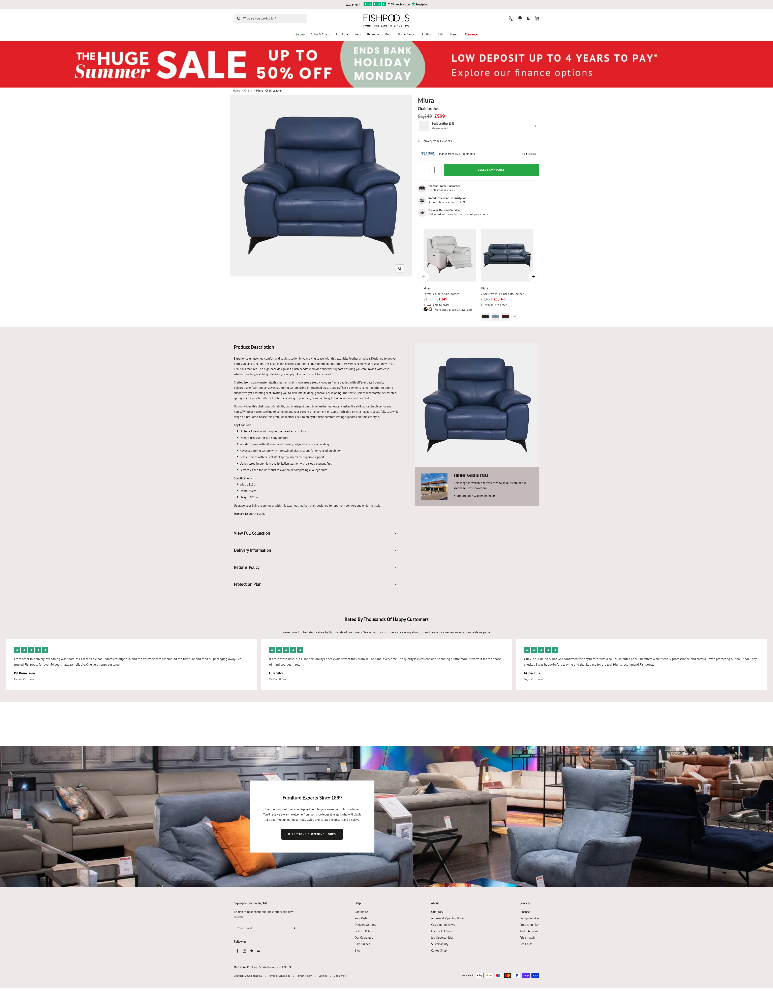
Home (236, 90)
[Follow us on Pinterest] (251, 951)
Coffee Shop (439, 950)
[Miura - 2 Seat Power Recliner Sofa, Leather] (507, 255)
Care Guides (362, 944)
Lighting (426, 34)
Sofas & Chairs (320, 34)
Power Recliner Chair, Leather (441, 294)
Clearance (471, 34)
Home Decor (406, 34)
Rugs (388, 34)
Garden (300, 34)
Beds (357, 34)
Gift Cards (526, 944)
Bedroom (373, 34)
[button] (399, 268)
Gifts (440, 34)
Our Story (437, 912)
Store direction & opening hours (474, 496)
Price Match (527, 937)
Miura (427, 288)
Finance (525, 912)
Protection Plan (529, 925)
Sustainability (439, 944)
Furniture (342, 34)
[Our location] (520, 18)
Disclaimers (340, 975)
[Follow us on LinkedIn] (258, 951)
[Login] (528, 18)
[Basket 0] (537, 18)
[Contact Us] (511, 18)
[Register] (293, 928)
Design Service (529, 918)
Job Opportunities (442, 937)
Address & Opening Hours (447, 918)
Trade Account (529, 931)
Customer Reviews (443, 925)
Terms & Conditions (279, 975)
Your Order (361, 918)
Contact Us (361, 912)
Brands (454, 34)
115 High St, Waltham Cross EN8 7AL (270, 967)
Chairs (248, 90)
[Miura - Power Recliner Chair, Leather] (450, 255)
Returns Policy (364, 931)
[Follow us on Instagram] (244, 951)
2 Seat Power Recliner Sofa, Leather (502, 294)
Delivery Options (365, 925)
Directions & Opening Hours (312, 834)
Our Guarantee (364, 937)
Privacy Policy (304, 975)
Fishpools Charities (443, 931)
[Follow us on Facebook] (237, 951)
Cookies (322, 975)
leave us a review (442, 632)
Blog (358, 950)
